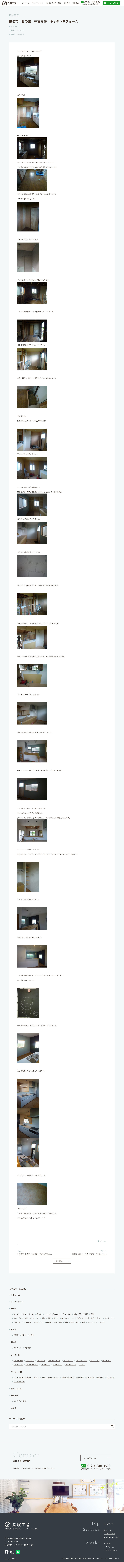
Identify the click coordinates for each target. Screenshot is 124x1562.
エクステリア (38, 1322)
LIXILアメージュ (81, 1360)
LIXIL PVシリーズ (54, 1360)
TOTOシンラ (18, 1364)
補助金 (36, 1377)
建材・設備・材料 (68, 1377)
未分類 (13, 1408)
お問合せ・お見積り (113, 1559)
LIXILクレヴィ (68, 1360)
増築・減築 (75, 1322)
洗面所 (39, 1314)
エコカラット (57, 1364)
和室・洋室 (67, 1314)
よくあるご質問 (73, 1559)
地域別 (13, 1329)
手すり (56, 1318)
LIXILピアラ (41, 1360)
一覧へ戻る (58, 1261)
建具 (43, 1318)
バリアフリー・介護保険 (22, 1377)
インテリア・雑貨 (20, 1401)
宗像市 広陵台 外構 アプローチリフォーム (88, 1254)
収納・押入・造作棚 (81, 1314)
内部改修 (80, 1318)
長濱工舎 (14, 1395)
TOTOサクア (45, 1364)
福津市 (23, 1335)
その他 (102, 1322)
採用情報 (88, 1559)
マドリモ (82, 1364)
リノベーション (17, 1302)
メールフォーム (90, 1458)
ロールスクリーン (67, 1318)
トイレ (31, 1314)
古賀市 (16, 1335)
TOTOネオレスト (32, 1364)
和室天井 (100, 1377)
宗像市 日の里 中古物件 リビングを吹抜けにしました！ (36, 1254)
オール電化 (90, 1377)
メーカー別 (15, 1355)
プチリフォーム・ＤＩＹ (50, 1377)
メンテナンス (92, 1322)
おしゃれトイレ (19, 1381)
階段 (49, 1318)
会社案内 (81, 1559)
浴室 (24, 1314)
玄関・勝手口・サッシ (94, 1318)
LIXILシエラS (94, 1360)
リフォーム (13, 26)
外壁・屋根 (58, 1322)
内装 (92, 1314)
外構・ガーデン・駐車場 (22, 1322)
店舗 (83, 1322)
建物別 (12, 34)
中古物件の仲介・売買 (111, 1537)
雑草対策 (80, 1377)
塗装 (66, 1322)
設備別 (12, 30)
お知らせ (64, 1559)
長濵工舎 (12, 2)
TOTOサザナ (18, 1360)
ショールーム (16, 1389)
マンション (17, 1348)
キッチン (21, 30)
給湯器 (48, 1322)
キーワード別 (16, 1372)
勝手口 (30, 378)
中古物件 (21, 34)
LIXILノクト (30, 1360)
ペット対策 (110, 1377)
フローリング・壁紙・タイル (24, 1318)
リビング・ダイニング (52, 1314)
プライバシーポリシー (98, 1559)
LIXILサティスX (70, 1364)
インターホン (109, 1318)
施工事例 (107, 1543)
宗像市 (31, 1335)
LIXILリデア (106, 1360)
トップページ (108, 1524)
